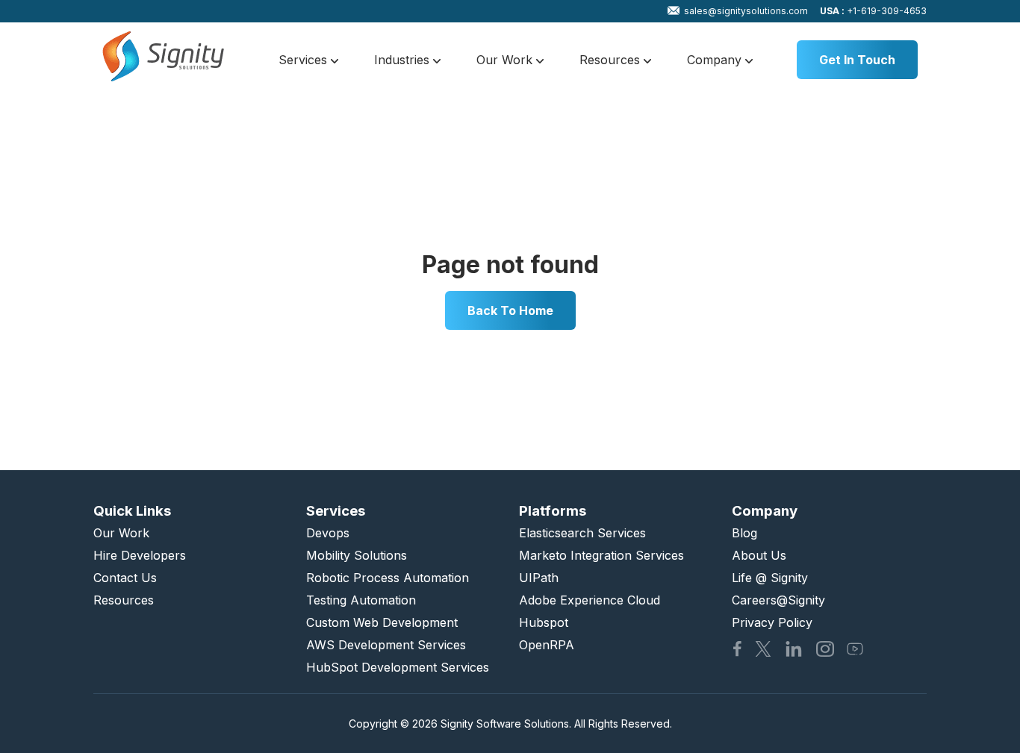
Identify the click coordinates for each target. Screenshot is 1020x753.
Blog (744, 532)
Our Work (506, 59)
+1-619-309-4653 (873, 10)
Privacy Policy (772, 622)
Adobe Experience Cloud (589, 600)
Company (716, 59)
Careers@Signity (778, 600)
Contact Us (125, 577)
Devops (327, 532)
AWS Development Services (386, 644)
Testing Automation (361, 600)
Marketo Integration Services (601, 555)
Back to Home (510, 310)
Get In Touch (857, 59)
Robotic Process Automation (387, 577)
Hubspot (543, 622)
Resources (611, 59)
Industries (403, 59)
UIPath (539, 577)
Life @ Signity (770, 577)
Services (305, 59)
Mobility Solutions (356, 555)
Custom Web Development (382, 622)
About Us (759, 555)
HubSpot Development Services (397, 667)
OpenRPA (546, 644)
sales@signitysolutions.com (746, 10)
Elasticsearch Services (582, 532)
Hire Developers (139, 555)
